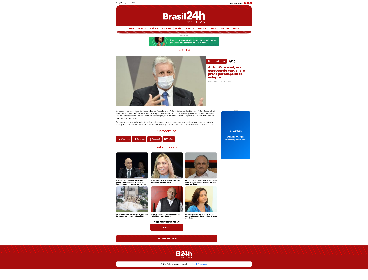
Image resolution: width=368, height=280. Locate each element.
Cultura (225, 28)
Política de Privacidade (198, 264)
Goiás (178, 28)
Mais (235, 28)
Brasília (166, 227)
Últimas (142, 28)
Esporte (202, 28)
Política (154, 28)
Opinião (213, 28)
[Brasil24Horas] (184, 17)
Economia (166, 28)
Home (131, 28)
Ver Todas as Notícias (167, 238)
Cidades (189, 28)
